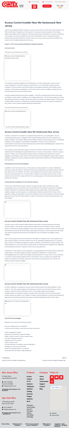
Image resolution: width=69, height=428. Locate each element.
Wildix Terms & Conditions (47, 424)
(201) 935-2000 (9, 48)
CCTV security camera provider (43, 38)
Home (56, 1)
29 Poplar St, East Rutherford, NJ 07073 (16, 52)
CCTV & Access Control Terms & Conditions (32, 424)
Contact (64, 1)
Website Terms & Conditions (17, 424)
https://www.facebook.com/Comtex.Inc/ (16, 107)
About (59, 1)
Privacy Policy (6, 424)
